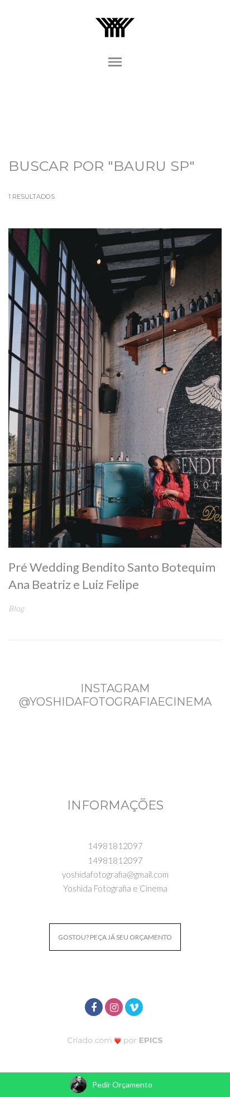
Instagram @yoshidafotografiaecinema (115, 695)
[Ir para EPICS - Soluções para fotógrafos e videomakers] (115, 1040)
